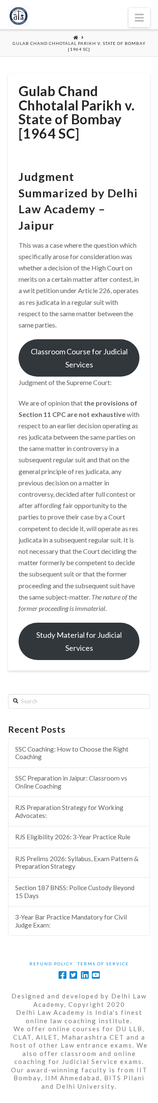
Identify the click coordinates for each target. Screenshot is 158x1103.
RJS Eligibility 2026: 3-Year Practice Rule (72, 837)
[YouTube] (95, 975)
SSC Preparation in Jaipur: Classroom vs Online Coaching (71, 782)
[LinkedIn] (84, 975)
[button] (139, 17)
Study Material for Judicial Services (79, 641)
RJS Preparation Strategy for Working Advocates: (69, 811)
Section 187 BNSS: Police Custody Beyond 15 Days (74, 891)
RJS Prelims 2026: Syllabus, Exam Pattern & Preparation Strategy (77, 862)
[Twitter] (73, 975)
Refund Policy (51, 963)
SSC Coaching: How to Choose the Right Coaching (72, 753)
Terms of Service (103, 963)
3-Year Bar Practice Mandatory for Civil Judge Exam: (71, 921)
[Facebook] (62, 975)
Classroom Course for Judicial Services (79, 358)
